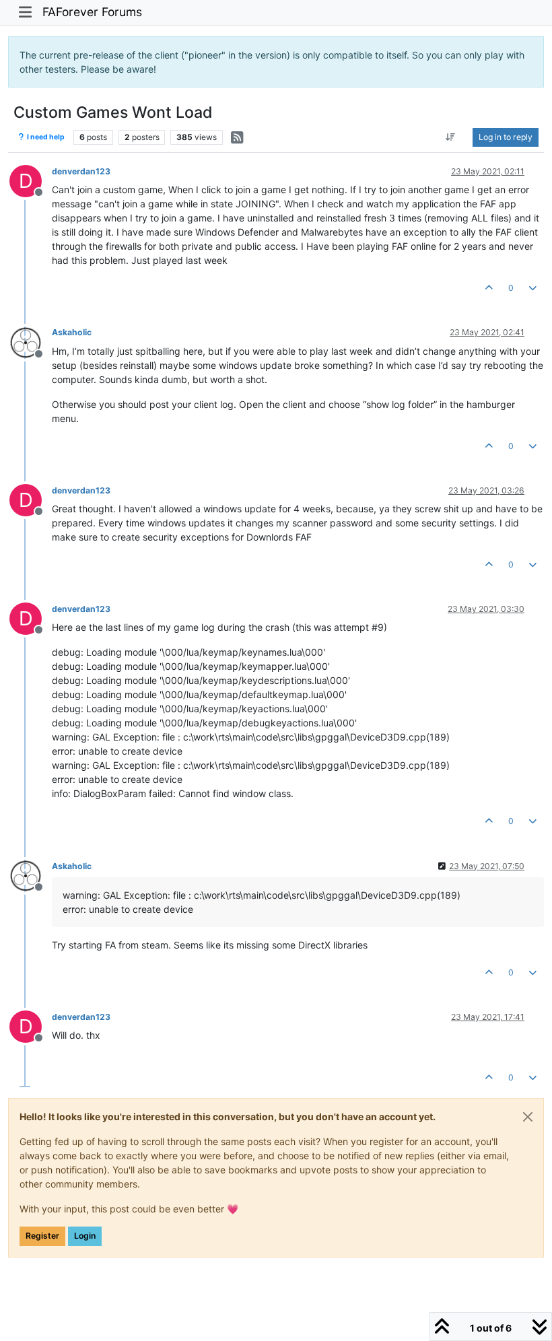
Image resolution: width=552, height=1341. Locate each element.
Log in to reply (505, 137)
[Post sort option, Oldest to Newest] (451, 137)
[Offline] (30, 341)
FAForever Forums (92, 12)
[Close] (527, 1117)
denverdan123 (81, 171)
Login (85, 1236)
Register (42, 1236)
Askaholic (72, 332)
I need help (45, 137)
